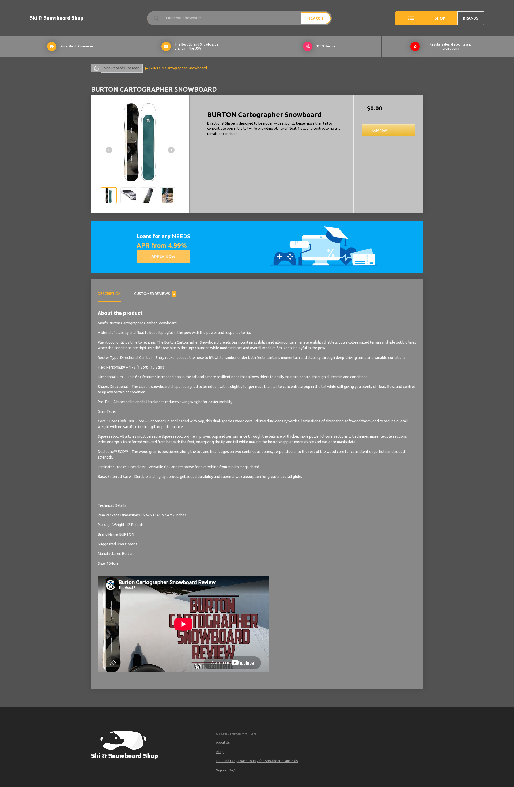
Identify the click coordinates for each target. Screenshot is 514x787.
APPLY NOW (163, 256)
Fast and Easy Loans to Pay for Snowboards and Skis (257, 761)
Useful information (236, 734)
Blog (220, 752)
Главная (96, 68)
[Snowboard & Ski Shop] (56, 18)
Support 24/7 (226, 770)
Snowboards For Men (121, 68)
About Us (223, 742)
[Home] (129, 746)
